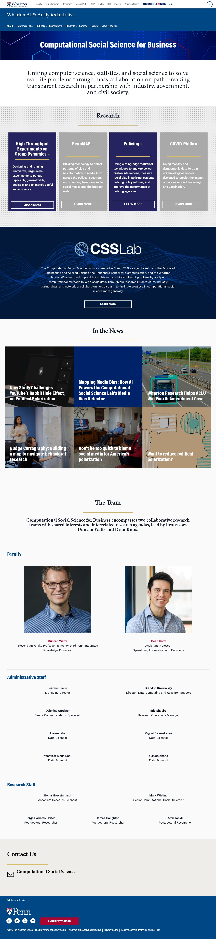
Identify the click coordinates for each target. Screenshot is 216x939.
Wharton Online (132, 4)
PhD (109, 4)
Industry (40, 26)
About (10, 26)
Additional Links (16, 900)
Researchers (55, 26)
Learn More (108, 304)
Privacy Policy (111, 930)
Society (83, 26)
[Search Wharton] (210, 4)
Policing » (133, 144)
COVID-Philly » (183, 144)
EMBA (101, 4)
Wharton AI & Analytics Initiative (85, 930)
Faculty (38, 4)
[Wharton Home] (17, 4)
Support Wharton (59, 921)
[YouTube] (25, 921)
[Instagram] (33, 921)
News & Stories (109, 26)
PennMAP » (83, 144)
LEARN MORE (32, 205)
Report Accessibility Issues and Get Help (140, 930)
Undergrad (67, 4)
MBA (93, 4)
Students (70, 26)
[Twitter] (9, 921)
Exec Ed (117, 4)
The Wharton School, (23, 930)
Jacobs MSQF (82, 4)
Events (94, 26)
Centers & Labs (25, 26)
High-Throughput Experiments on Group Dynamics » (32, 149)
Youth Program (52, 4)
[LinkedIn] (17, 921)
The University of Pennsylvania (50, 930)
